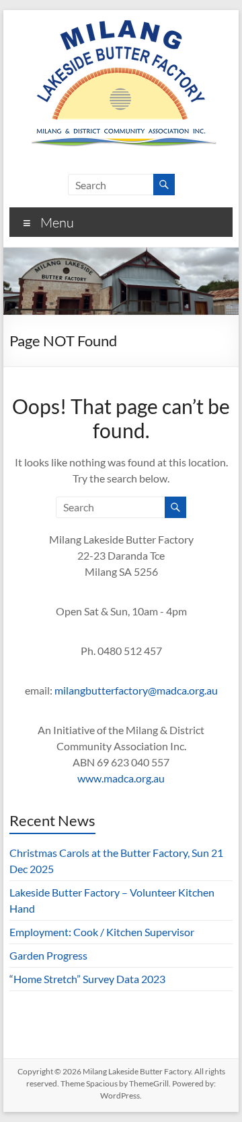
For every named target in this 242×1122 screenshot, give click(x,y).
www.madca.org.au (121, 778)
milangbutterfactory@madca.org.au (136, 690)
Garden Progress (48, 955)
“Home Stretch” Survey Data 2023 (87, 978)
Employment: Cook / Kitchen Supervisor (101, 931)
